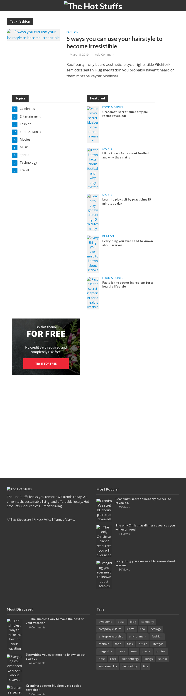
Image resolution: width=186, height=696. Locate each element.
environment (137, 636)
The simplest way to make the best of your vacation (55, 621)
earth (131, 629)
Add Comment (104, 54)
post (102, 659)
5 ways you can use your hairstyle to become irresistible (114, 42)
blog (133, 622)
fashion (157, 636)
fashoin (104, 644)
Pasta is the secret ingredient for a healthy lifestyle (127, 284)
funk (130, 644)
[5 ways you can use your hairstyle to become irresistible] (33, 34)
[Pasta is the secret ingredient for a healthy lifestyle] (93, 293)
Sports (107, 149)
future (143, 644)
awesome (105, 622)
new (134, 651)
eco (142, 629)
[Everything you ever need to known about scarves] (93, 254)
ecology (155, 629)
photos (161, 651)
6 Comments (37, 627)
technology (130, 666)
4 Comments (37, 663)
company (147, 622)
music (122, 651)
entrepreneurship (111, 636)
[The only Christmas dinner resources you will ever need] (104, 541)
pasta (146, 651)
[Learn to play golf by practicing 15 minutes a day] (93, 212)
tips (145, 666)
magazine (105, 651)
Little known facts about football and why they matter (125, 155)
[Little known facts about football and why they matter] (93, 168)
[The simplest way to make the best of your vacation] (14, 634)
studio (162, 659)
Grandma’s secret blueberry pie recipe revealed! (125, 114)
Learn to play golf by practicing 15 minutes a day (126, 201)
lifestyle (158, 644)
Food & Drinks (112, 107)
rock (113, 659)
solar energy (130, 659)
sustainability (108, 666)
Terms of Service (64, 519)
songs (148, 659)
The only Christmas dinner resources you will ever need (145, 527)
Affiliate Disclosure (19, 519)
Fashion (72, 32)
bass (121, 622)
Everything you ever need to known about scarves (127, 243)
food (118, 644)
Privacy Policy (42, 519)
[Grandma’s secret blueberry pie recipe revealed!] (93, 124)
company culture (110, 629)
